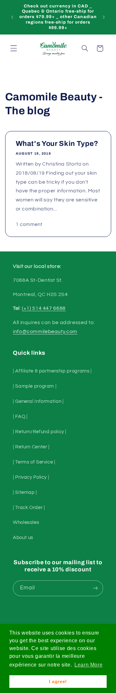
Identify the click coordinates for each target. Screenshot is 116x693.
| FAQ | (20, 416)
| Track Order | (29, 507)
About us (23, 537)
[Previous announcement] (12, 17)
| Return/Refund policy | (39, 431)
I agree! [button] (58, 681)
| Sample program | (34, 386)
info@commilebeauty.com (45, 331)
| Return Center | (31, 446)
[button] (13, 48)
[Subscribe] (95, 588)
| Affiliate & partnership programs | (52, 371)
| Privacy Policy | (31, 477)
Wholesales (26, 522)
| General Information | (38, 401)
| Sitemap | (25, 492)
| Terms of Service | (34, 462)
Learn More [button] (88, 665)
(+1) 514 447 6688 (44, 308)
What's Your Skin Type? (56, 144)
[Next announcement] (104, 17)
